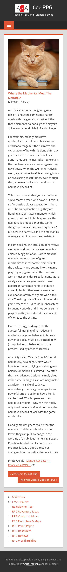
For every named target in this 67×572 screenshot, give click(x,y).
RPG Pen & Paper (20, 102)
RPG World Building (24, 540)
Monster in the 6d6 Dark (24, 474)
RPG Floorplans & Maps (26, 521)
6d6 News (18, 497)
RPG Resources (21, 531)
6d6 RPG (42, 7)
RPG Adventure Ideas (25, 511)
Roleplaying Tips (22, 506)
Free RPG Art (20, 502)
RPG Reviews (20, 536)
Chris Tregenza (31, 563)
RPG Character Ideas (25, 516)
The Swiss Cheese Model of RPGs (37, 480)
